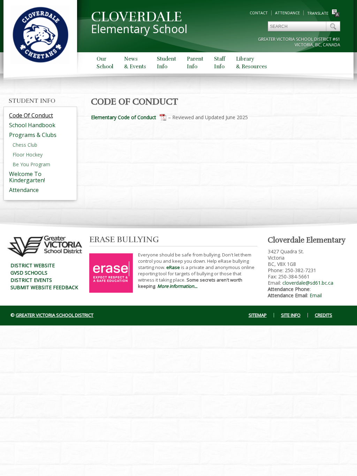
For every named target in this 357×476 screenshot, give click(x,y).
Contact (259, 12)
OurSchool (105, 63)
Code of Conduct (31, 115)
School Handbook (32, 125)
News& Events (135, 63)
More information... (177, 286)
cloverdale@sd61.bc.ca (307, 282)
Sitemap (258, 315)
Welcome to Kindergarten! (27, 177)
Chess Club (25, 144)
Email (316, 295)
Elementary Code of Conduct (123, 117)
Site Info (291, 315)
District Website (32, 265)
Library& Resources (251, 63)
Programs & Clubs (32, 135)
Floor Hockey (28, 154)
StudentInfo (166, 63)
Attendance (287, 12)
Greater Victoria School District (54, 315)
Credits (323, 315)
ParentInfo (195, 63)
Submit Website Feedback (44, 287)
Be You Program (31, 164)
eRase (173, 267)
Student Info (32, 101)
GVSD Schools (28, 272)
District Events (31, 280)
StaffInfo (219, 63)
